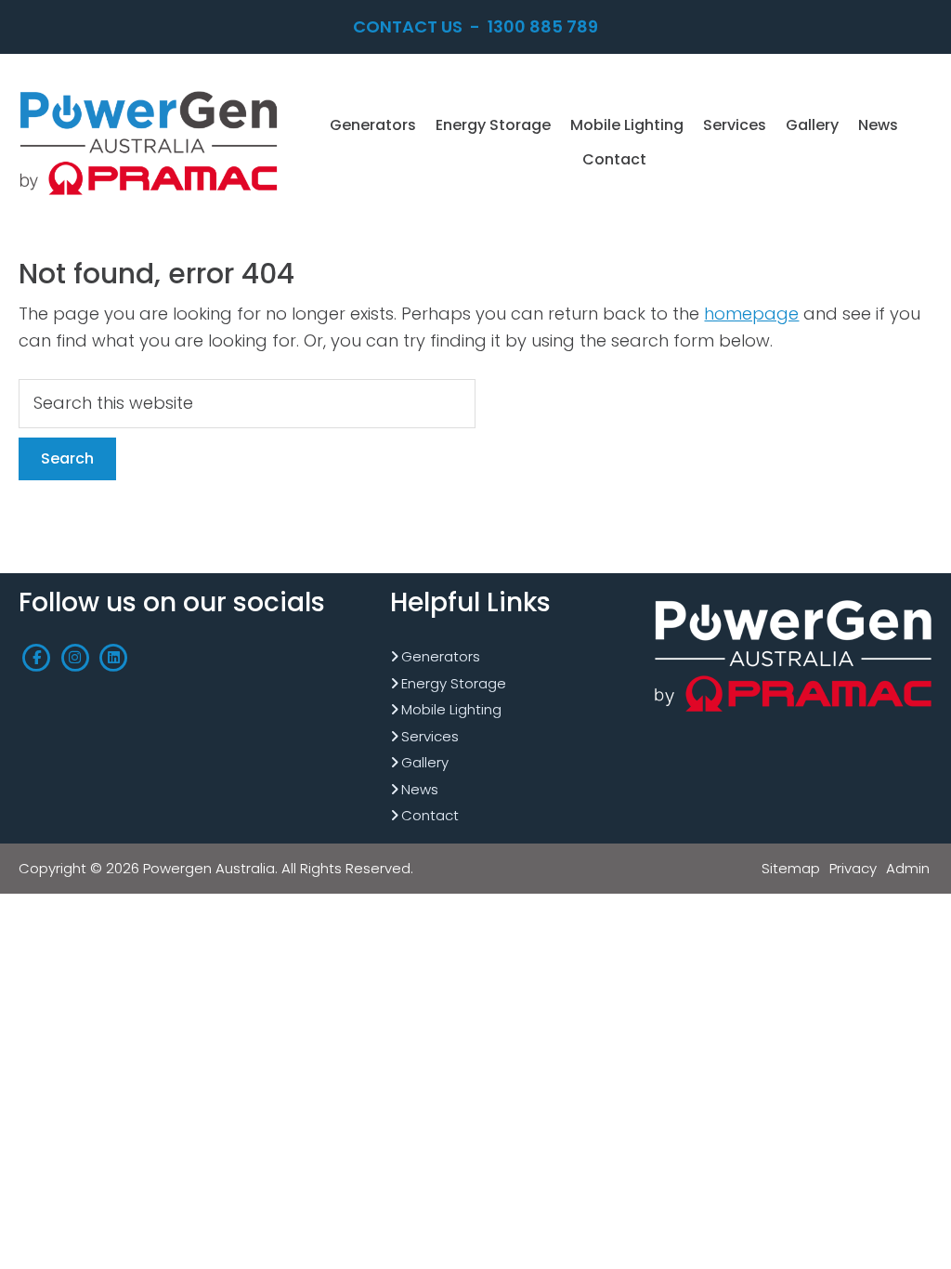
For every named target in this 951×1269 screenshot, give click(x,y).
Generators (440, 656)
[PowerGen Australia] (149, 92)
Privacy (853, 868)
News (419, 789)
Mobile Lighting (451, 709)
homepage (751, 313)
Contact (430, 815)
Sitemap (791, 868)
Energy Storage (453, 683)
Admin (908, 868)
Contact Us (407, 26)
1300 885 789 (543, 26)
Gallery (425, 762)
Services (430, 736)
